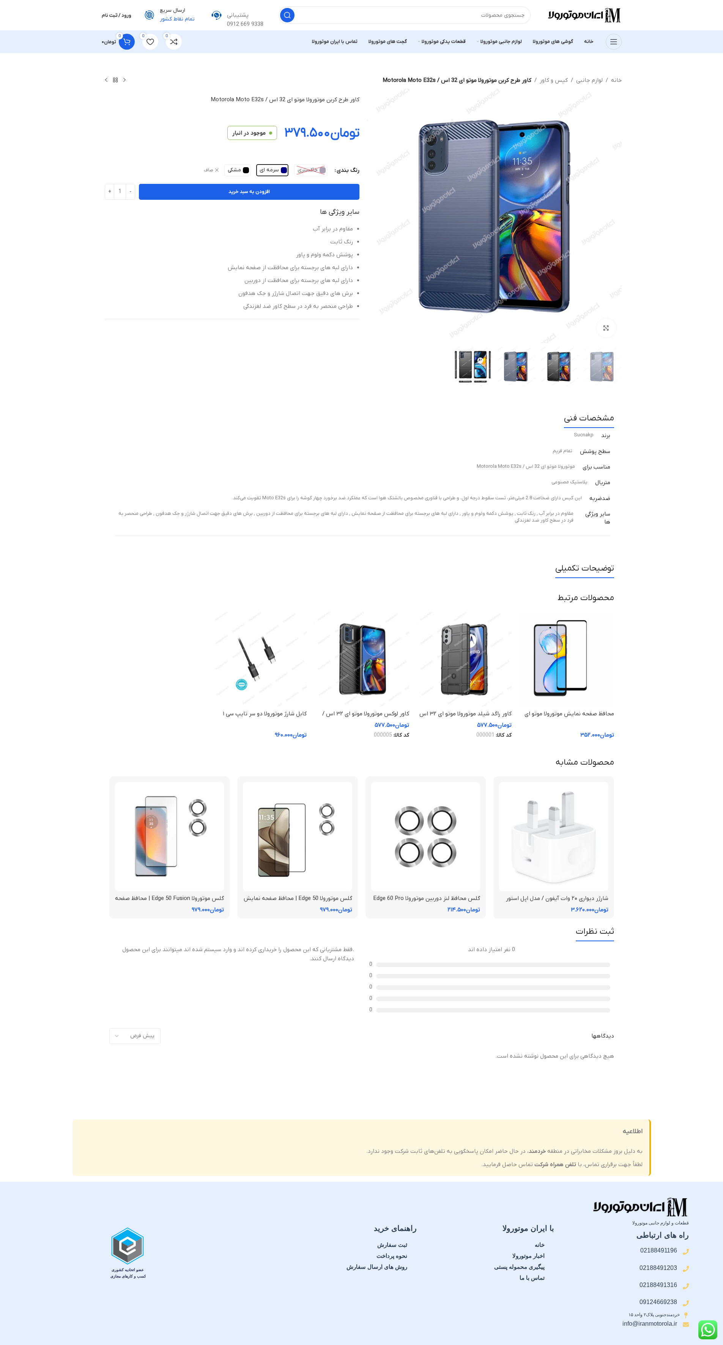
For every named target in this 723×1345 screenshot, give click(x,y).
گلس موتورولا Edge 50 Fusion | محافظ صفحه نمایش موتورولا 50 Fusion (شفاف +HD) (169, 902)
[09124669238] (686, 1303)
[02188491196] (686, 1252)
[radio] (310, 170)
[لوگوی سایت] (584, 15)
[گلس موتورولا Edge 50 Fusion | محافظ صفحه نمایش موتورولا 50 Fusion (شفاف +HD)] (169, 836)
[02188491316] (686, 1286)
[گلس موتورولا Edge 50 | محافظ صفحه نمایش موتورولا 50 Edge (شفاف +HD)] (297, 836)
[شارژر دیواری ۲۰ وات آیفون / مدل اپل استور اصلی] (553, 836)
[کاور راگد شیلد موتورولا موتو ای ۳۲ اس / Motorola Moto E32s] (464, 659)
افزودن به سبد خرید (249, 191)
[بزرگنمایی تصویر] (606, 327)
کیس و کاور (554, 80)
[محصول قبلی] (124, 80)
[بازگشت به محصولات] (115, 80)
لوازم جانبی (589, 80)
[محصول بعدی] (106, 80)
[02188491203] (686, 1269)
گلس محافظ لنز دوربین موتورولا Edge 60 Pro (426, 898)
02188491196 (658, 1250)
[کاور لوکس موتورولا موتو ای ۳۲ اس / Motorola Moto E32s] (361, 659)
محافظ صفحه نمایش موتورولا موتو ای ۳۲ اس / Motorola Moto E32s (569, 718)
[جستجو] (287, 15)
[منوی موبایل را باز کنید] (613, 41)
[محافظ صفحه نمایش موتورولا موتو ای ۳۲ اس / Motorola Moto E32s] (566, 659)
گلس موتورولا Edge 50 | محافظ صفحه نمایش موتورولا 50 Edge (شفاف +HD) (298, 902)
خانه (616, 80)
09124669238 (658, 1302)
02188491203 (658, 1268)
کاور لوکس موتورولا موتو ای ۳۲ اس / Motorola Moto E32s (365, 718)
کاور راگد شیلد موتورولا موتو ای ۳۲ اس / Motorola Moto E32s (465, 718)
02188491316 (658, 1285)
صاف (208, 170)
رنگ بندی (348, 170)
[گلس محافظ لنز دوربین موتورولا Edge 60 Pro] (425, 836)
